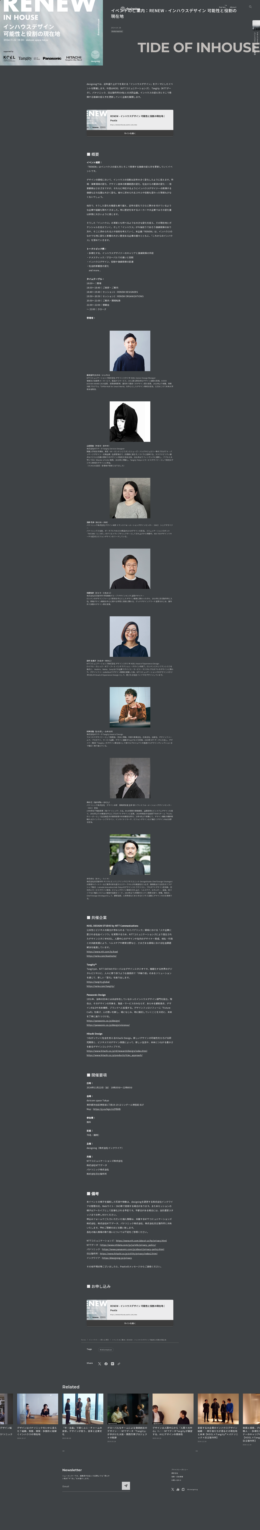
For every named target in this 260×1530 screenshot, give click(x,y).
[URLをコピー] (118, 1388)
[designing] (130, 8)
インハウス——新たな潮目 (99, 1364)
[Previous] (63, 1476)
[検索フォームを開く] (250, 7)
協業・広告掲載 (177, 1501)
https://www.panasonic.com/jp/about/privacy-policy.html (133, 1274)
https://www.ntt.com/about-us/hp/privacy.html (141, 1265)
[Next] (196, 1476)
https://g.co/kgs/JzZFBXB (107, 1133)
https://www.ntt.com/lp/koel (102, 976)
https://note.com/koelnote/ (101, 980)
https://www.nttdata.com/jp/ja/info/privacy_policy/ (128, 1269)
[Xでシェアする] (99, 1388)
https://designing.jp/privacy (117, 1282)
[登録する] (126, 1511)
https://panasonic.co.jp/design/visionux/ (108, 1049)
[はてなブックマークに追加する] (112, 1388)
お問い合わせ (176, 1505)
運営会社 (174, 1498)
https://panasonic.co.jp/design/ (103, 1045)
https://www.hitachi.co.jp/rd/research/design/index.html (117, 1075)
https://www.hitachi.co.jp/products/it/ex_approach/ (114, 1079)
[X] (172, 1514)
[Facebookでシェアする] (106, 1388)
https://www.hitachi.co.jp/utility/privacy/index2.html (128, 1278)
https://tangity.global (98, 1006)
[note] (183, 1514)
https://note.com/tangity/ (100, 1010)
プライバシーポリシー (179, 1494)
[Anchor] (178, 1514)
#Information (117, 56)
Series (83, 1364)
